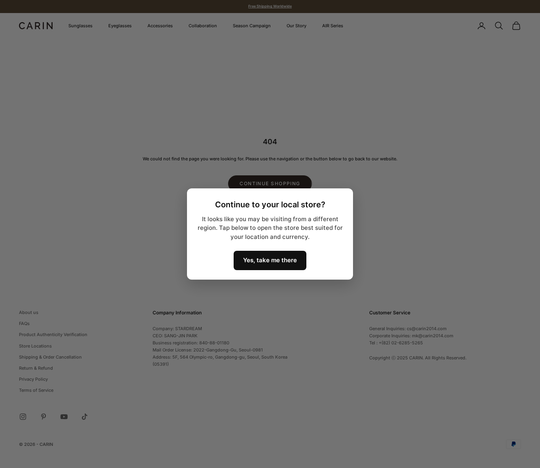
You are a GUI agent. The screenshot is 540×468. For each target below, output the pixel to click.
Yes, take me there (270, 260)
